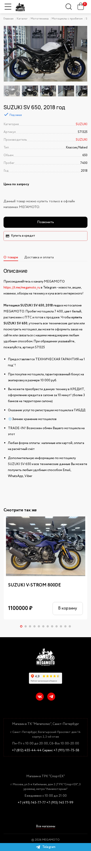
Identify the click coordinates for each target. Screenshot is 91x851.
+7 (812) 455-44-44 (27, 750)
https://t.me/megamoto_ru (22, 287)
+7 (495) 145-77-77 (32, 802)
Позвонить (45, 222)
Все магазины (45, 827)
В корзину (67, 608)
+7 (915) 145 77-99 (59, 802)
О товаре (11, 257)
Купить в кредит (23, 235)
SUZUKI (81, 124)
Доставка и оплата (39, 257)
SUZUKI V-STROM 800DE (34, 585)
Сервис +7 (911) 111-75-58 (60, 750)
